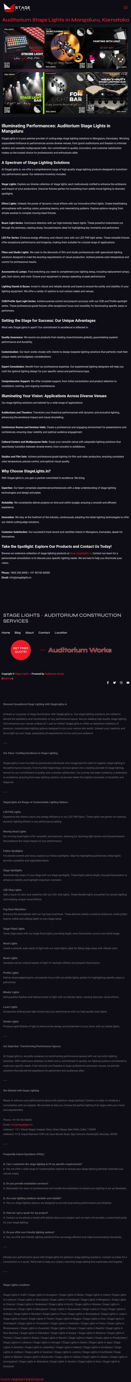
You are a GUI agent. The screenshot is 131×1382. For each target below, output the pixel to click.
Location (61, 632)
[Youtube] (128, 682)
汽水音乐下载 (7, 1379)
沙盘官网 (38, 1379)
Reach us (7, 678)
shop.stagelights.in (80, 553)
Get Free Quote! (20, 649)
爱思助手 (20, 1379)
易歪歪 (29, 1379)
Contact (44, 632)
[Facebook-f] (107, 682)
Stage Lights (22, 673)
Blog (18, 632)
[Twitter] (114, 682)
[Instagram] (121, 682)
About (29, 632)
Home (6, 632)
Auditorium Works (80, 650)
